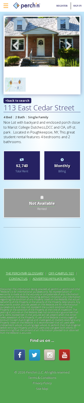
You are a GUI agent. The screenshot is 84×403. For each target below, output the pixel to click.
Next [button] (69, 46)
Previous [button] (15, 46)
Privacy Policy (42, 383)
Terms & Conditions (42, 377)
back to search (18, 101)
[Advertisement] (22, 246)
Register (62, 6)
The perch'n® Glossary (24, 273)
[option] (42, 42)
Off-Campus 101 (61, 273)
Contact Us (18, 279)
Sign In (77, 6)
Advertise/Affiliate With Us (54, 279)
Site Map (42, 388)
